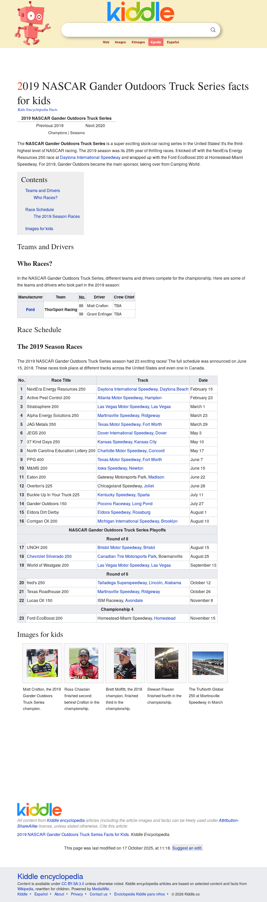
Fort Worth (152, 424)
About (59, 894)
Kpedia (156, 42)
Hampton (153, 398)
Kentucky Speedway (116, 495)
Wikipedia (25, 888)
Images (120, 42)
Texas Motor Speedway (119, 424)
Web (106, 42)
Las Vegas (161, 406)
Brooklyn (169, 521)
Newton (136, 468)
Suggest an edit (186, 848)
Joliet (149, 486)
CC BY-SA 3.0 (73, 883)
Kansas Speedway (115, 442)
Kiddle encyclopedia (66, 820)
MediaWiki (100, 888)
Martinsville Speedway (118, 415)
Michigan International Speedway (128, 521)
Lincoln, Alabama (165, 583)
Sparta (143, 495)
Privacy (77, 894)
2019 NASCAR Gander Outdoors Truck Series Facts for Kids (73, 834)
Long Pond (142, 503)
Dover (161, 433)
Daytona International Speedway (90, 157)
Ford (30, 309)
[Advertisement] (133, 62)
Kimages (138, 42)
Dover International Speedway (125, 433)
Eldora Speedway (114, 512)
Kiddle (22, 894)
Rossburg (141, 512)
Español (173, 42)
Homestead (164, 618)
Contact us (98, 894)
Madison (156, 477)
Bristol (149, 547)
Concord (157, 450)
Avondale (134, 600)
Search (213, 30)
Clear (202, 30)
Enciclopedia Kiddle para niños (139, 894)
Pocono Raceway (114, 503)
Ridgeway (150, 415)
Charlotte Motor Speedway (122, 450)
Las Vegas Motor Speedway (123, 406)
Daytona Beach (174, 389)
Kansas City (145, 442)
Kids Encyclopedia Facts (37, 109)
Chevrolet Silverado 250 (49, 556)
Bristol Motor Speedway (119, 547)
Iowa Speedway (112, 468)
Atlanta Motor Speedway (120, 398)
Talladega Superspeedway (122, 583)
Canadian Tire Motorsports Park (127, 556)
